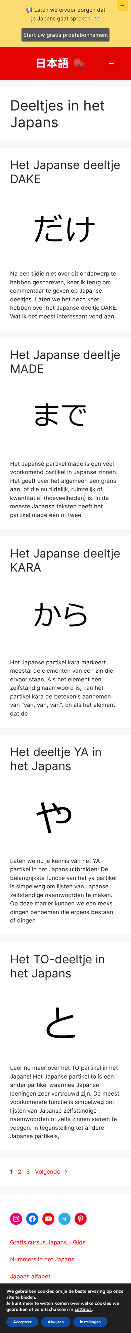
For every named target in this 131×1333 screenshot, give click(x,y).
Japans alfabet (30, 1276)
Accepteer (22, 1322)
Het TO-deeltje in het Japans (57, 966)
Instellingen (90, 1322)
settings (83, 1310)
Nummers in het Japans (42, 1259)
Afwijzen (56, 1322)
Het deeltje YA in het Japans (55, 759)
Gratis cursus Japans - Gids (48, 1242)
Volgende (51, 1171)
